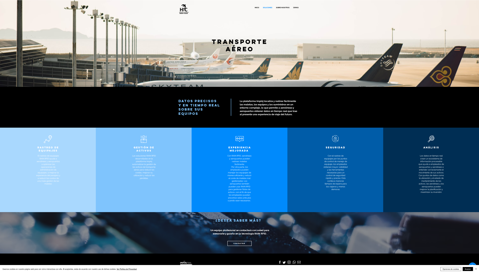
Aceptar (468, 269)
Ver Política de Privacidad (127, 269)
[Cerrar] (476, 269)
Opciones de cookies (451, 269)
